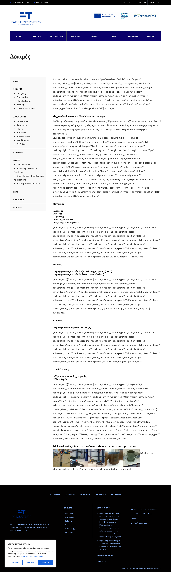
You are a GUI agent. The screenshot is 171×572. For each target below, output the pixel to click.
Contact (151, 36)
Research (75, 36)
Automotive (22, 121)
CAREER (93, 36)
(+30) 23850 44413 (42, 2)
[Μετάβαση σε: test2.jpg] (61, 458)
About (19, 36)
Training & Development (28, 183)
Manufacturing (24, 101)
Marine (20, 129)
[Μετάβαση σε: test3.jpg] (79, 458)
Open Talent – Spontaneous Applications (29, 178)
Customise (15, 562)
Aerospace (22, 125)
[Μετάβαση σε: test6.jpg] (131, 458)
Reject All (30, 562)
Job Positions (23, 164)
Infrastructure (23, 136)
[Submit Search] (158, 2)
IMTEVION (158, 568)
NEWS (113, 36)
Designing (21, 93)
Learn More (101, 561)
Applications (56, 36)
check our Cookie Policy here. (32, 556)
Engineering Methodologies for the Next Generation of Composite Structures (109, 543)
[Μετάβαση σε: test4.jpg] (96, 458)
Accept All (45, 562)
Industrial (21, 132)
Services (37, 36)
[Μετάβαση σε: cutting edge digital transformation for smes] (123, 16)
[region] (30, 553)
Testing (20, 104)
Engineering (22, 97)
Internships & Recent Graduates (25, 170)
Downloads (132, 36)
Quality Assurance (26, 108)
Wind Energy (23, 140)
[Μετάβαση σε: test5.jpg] (114, 458)
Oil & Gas (21, 144)
